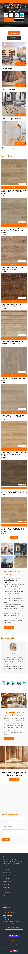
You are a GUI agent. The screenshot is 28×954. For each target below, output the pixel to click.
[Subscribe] (21, 931)
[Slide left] (11, 674)
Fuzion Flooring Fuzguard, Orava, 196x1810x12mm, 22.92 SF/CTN (11, 305)
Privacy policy (9, 945)
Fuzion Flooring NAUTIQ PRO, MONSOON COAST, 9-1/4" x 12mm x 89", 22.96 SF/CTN (13, 191)
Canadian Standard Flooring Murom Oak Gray (13, 379)
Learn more (9, 627)
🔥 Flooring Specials (14, 37)
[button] (2, 6)
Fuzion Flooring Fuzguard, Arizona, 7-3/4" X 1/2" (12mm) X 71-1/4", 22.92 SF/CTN (13, 230)
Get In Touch (14, 779)
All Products (5, 895)
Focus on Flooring (8, 944)
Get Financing (19, 20)
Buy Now (14, 187)
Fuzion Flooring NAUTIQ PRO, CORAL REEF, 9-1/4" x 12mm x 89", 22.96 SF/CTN (14, 492)
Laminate (5, 901)
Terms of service (22, 945)
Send (6, 839)
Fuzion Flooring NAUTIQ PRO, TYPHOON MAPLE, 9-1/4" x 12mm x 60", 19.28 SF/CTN (13, 454)
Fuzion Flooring (6, 884)
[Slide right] (16, 674)
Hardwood (5, 898)
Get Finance (22, 183)
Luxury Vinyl (5, 904)
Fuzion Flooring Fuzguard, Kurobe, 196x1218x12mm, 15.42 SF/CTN (12, 268)
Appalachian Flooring (7, 872)
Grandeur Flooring (7, 881)
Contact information (18, 947)
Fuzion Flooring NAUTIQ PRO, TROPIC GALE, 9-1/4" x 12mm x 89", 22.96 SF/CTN (14, 416)
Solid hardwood (6, 907)
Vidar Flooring (6, 887)
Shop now (8, 20)
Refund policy (15, 945)
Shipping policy (10, 947)
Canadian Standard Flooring (9, 875)
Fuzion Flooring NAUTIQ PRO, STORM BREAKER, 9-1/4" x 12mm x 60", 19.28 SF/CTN (12, 529)
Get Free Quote (14, 33)
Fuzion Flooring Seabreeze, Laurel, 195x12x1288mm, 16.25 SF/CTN (12, 342)
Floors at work (6, 878)
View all (14, 537)
